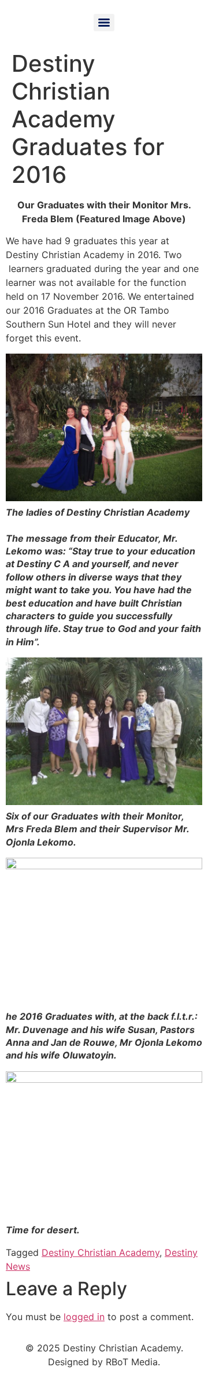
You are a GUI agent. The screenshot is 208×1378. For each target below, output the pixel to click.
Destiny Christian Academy (100, 1252)
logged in (84, 1316)
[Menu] (104, 22)
